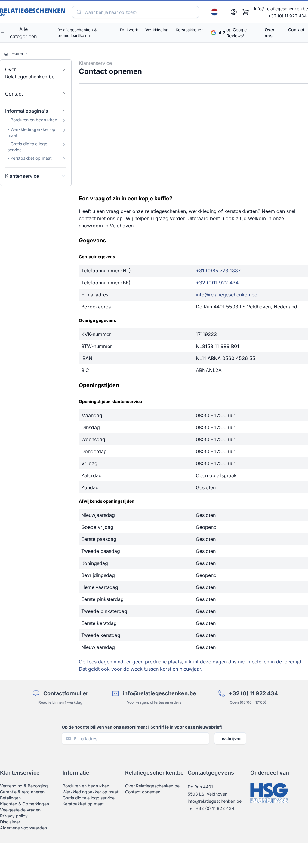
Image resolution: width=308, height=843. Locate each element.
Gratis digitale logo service (89, 797)
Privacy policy (14, 815)
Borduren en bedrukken (86, 785)
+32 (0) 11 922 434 (287, 15)
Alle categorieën (23, 32)
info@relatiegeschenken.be (281, 8)
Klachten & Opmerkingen (24, 803)
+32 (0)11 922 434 (217, 283)
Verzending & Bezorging (24, 785)
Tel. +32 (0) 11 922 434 (211, 808)
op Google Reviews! (233, 32)
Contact (296, 29)
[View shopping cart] (245, 12)
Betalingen (10, 797)
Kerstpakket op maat (83, 803)
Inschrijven (230, 738)
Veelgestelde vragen (20, 809)
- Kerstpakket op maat (30, 158)
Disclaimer (10, 821)
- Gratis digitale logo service (27, 146)
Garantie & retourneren (22, 791)
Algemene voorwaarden (23, 827)
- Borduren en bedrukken (32, 119)
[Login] (233, 12)
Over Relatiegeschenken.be (29, 73)
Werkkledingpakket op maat (91, 791)
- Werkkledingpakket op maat (31, 132)
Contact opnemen (142, 791)
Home (17, 53)
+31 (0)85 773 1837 (218, 271)
